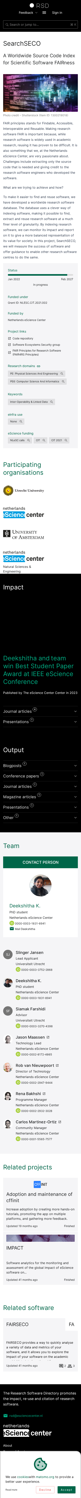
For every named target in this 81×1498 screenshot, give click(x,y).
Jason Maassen (30, 1037)
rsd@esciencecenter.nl (26, 1416)
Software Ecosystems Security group (36, 344)
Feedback (26, 13)
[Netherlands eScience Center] (23, 512)
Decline (45, 1489)
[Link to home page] (40, 5)
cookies (23, 1477)
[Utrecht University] (23, 490)
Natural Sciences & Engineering (23, 556)
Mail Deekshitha (25, 929)
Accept (66, 1489)
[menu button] (44, 12)
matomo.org (45, 1477)
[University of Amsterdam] (23, 534)
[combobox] (40, 24)
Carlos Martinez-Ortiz (36, 1122)
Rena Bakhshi (28, 1093)
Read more (11, 1489)
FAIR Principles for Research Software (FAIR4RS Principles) (37, 352)
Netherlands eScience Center (27, 320)
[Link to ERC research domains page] (37, 366)
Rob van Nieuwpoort (35, 1065)
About (7, 1445)
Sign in (57, 13)
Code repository (23, 338)
